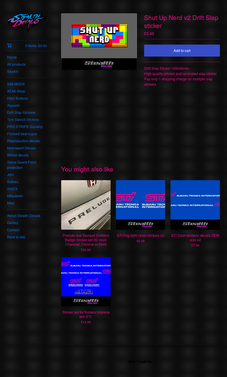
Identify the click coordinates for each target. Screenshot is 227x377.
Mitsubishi (15, 195)
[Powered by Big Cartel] (141, 362)
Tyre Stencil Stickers (23, 119)
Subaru (13, 181)
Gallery (12, 222)
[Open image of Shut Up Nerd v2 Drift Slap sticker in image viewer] (99, 41)
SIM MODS (16, 84)
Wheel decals (18, 155)
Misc (10, 202)
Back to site (16, 236)
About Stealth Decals (23, 215)
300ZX (12, 188)
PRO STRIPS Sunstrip (25, 126)
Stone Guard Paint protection (21, 165)
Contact (13, 229)
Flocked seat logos (22, 133)
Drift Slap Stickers (21, 112)
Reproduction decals (23, 140)
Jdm (10, 174)
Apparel (13, 105)
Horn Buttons (17, 98)
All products (16, 64)
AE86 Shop (16, 91)
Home (12, 57)
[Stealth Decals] (27, 23)
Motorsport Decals (21, 147)
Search (12, 71)
